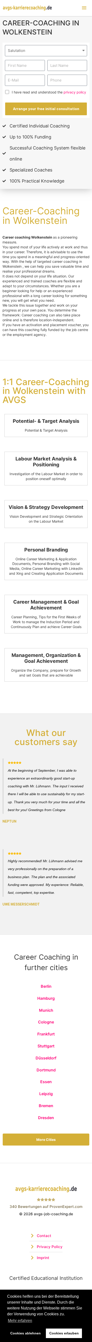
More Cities (46, 1139)
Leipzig (46, 1093)
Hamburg (46, 998)
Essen (46, 1081)
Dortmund (46, 1069)
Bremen (46, 1105)
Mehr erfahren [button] (20, 1321)
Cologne (46, 1022)
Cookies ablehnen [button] (25, 1333)
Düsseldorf (46, 1057)
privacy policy (75, 92)
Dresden (46, 1117)
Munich (46, 1010)
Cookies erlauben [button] (64, 1333)
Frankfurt (46, 1034)
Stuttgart (46, 1046)
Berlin (46, 986)
